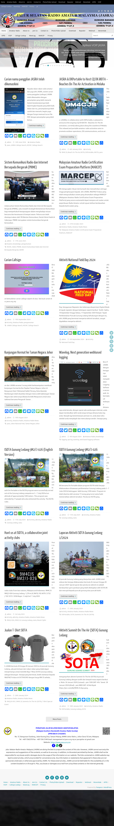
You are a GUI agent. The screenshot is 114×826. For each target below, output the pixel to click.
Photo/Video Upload (49, 2)
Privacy (32, 6)
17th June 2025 (20, 241)
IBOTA (96, 152)
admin (9, 142)
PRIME (19, 247)
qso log (70, 440)
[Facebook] (102, 11)
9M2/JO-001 (11, 701)
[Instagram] (108, 11)
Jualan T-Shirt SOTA (15, 630)
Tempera (99, 787)
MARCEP (24, 6)
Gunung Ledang (12, 523)
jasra (8, 145)
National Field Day (68, 342)
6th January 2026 (76, 149)
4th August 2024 (75, 437)
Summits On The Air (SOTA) (84, 615)
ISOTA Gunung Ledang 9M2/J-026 (78, 450)
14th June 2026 (20, 142)
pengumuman (26, 244)
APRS (94, 2)
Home (3, 2)
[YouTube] (111, 11)
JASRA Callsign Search (18, 145)
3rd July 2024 (19, 614)
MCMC (9, 247)
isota (20, 523)
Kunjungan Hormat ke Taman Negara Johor (28, 352)
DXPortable (89, 152)
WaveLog (17, 6)
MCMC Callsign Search (35, 145)
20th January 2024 (21, 695)
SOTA (72, 615)
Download (61, 2)
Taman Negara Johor (32, 424)
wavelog (76, 440)
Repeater (70, 2)
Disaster (9, 244)
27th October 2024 (76, 224)
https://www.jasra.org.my (60, 742)
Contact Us (37, 2)
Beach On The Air (74, 152)
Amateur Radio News (79, 227)
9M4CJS (64, 152)
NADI (14, 247)
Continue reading (35, 126)
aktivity (38, 520)
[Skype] (105, 11)
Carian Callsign (12, 260)
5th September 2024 (77, 339)
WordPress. (108, 787)
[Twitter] (98, 11)
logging (64, 440)
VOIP (99, 2)
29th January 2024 (76, 609)
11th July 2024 (20, 520)
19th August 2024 (21, 418)
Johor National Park (18, 424)
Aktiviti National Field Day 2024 (77, 260)
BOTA (83, 152)
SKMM (21, 250)
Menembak (86, 2)
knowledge (17, 244)
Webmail (78, 2)
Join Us (29, 2)
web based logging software (90, 440)
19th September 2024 (22, 319)
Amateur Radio (12, 2)
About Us (22, 2)
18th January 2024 (76, 706)
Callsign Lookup (6, 6)
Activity (88, 149)
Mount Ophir (41, 620)
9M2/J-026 (10, 620)
